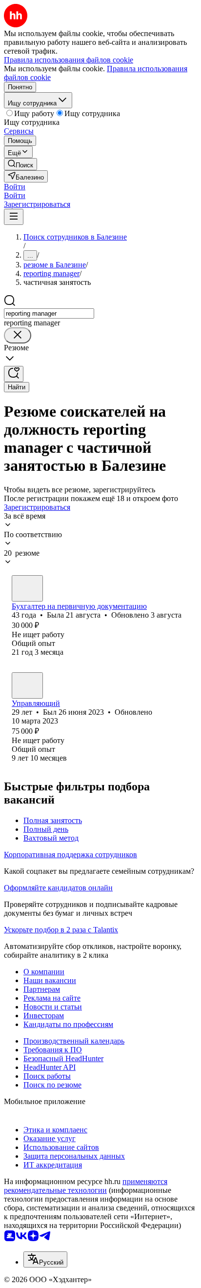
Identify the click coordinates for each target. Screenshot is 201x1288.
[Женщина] (27, 588)
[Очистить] (17, 335)
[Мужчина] (27, 685)
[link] (20, 164)
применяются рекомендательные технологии (85, 1185)
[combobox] (49, 313)
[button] (14, 186)
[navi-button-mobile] (13, 217)
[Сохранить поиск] (13, 374)
